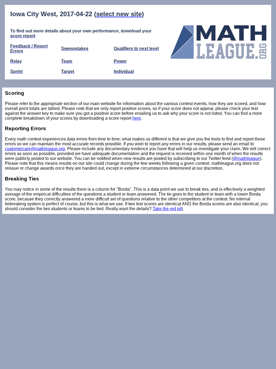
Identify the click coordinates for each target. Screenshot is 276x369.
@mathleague (246, 158)
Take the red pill (168, 208)
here (136, 118)
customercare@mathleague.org (35, 148)
